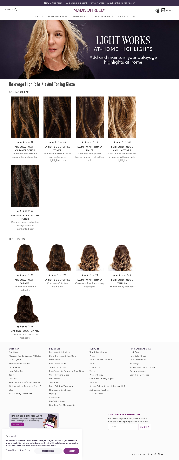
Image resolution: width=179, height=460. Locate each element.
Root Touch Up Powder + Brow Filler (66, 371)
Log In (170, 10)
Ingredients (14, 367)
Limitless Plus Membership (62, 405)
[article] (25, 130)
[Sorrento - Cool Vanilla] (122, 270)
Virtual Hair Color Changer (143, 367)
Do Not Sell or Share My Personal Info (108, 386)
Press (92, 356)
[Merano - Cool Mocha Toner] (25, 206)
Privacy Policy (96, 375)
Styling (52, 393)
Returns (93, 382)
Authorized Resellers (99, 390)
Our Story (13, 352)
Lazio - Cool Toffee (57, 279)
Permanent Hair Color (59, 352)
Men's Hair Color (57, 401)
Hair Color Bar (16, 371)
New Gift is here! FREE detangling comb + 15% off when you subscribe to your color (89, 2)
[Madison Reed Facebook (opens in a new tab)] (148, 454)
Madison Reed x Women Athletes (25, 356)
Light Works (55, 359)
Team (11, 375)
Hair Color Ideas (138, 359)
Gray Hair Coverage (139, 375)
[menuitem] (136, 16)
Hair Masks (54, 378)
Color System (15, 359)
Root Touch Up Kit (58, 363)
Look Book (135, 352)
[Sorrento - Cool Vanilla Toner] (122, 137)
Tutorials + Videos (98, 352)
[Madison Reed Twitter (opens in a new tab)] (151, 454)
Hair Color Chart (138, 356)
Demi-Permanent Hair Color (63, 356)
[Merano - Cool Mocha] (25, 321)
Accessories (54, 397)
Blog (11, 390)
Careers (13, 378)
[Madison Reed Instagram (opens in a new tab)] (158, 454)
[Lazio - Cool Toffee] (57, 270)
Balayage (134, 363)
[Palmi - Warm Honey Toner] (90, 137)
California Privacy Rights (102, 378)
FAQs (92, 363)
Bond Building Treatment (61, 386)
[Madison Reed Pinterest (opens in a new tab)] (155, 454)
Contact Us (95, 367)
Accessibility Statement (20, 393)
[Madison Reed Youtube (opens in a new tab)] (162, 454)
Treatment (54, 382)
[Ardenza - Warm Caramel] (25, 270)
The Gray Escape (57, 367)
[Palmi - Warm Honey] (90, 270)
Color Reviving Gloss (59, 375)
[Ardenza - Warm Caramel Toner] (25, 137)
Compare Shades (138, 371)
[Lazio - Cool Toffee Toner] (57, 137)
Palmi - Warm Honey (90, 279)
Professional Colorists (19, 363)
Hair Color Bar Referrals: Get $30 (25, 382)
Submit (144, 427)
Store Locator (96, 393)
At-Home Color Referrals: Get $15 (25, 386)
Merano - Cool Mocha (25, 331)
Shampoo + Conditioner (60, 390)
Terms (92, 371)
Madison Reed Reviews (101, 359)
